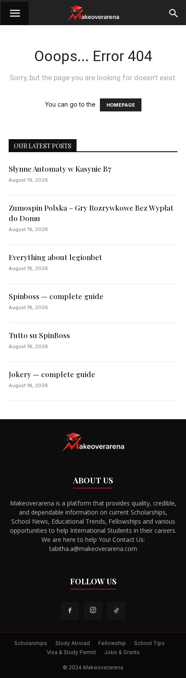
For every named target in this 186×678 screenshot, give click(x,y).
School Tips (149, 643)
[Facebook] (69, 610)
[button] (15, 13)
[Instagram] (93, 610)
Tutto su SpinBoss (39, 335)
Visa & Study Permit (71, 652)
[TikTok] (116, 610)
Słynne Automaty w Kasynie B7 (60, 168)
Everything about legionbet (55, 257)
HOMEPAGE (120, 105)
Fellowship (112, 643)
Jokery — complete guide (52, 374)
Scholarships (30, 643)
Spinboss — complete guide (56, 296)
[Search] (174, 13)
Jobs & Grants (122, 652)
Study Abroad (72, 643)
